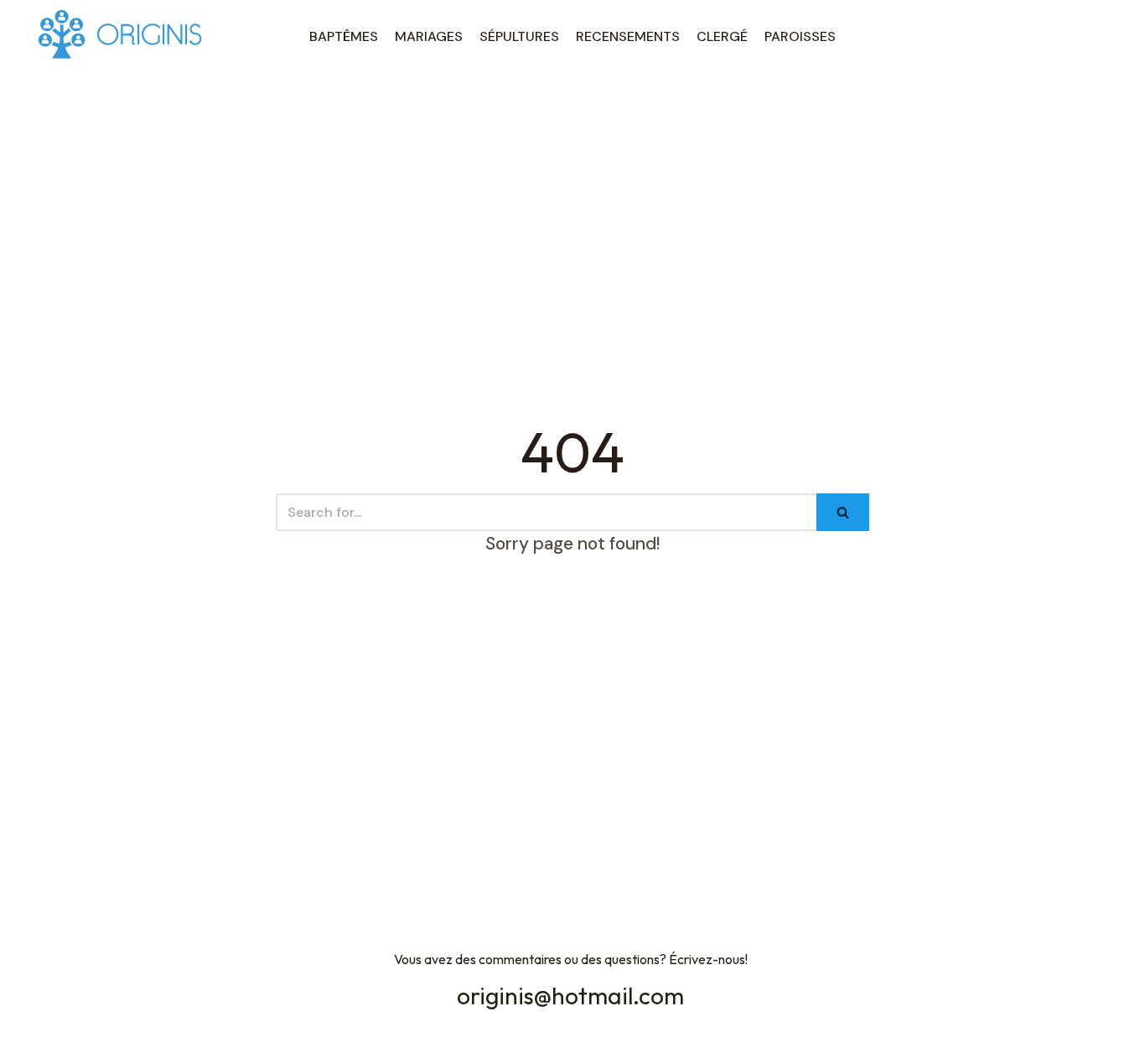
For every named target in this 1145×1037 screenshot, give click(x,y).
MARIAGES (429, 36)
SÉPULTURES (519, 36)
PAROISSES (800, 36)
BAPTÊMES (343, 36)
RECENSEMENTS (628, 36)
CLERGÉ (722, 36)
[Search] (842, 512)
